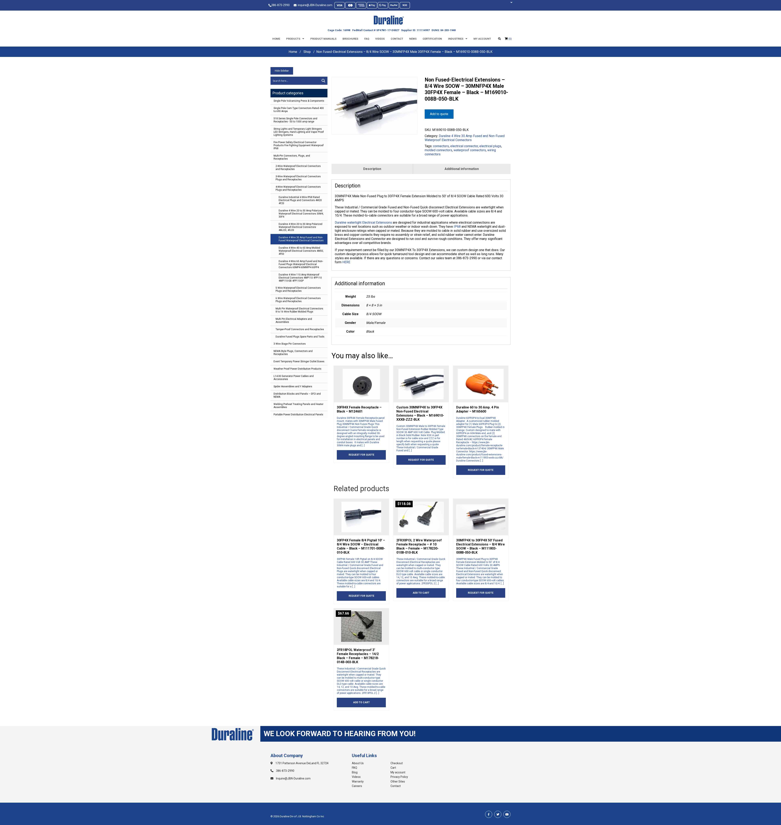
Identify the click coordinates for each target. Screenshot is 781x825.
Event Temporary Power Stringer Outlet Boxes (299, 361)
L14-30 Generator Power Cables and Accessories (294, 378)
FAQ (354, 767)
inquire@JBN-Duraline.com (314, 5)
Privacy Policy (399, 776)
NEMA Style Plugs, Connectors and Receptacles (293, 353)
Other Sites (397, 781)
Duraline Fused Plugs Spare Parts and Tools (300, 336)
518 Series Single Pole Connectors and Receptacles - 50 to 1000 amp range (295, 120)
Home (276, 38)
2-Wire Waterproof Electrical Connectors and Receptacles (298, 168)
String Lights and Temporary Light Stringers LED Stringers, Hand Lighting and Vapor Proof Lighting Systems (299, 131)
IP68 (457, 227)
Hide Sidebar (282, 70)
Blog (355, 772)
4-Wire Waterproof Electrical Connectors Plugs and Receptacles (298, 188)
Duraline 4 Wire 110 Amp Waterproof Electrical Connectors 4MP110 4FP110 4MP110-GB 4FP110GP (300, 277)
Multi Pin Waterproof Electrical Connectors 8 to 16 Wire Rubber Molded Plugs (299, 310)
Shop (307, 52)
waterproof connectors (470, 150)
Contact (397, 38)
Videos (380, 38)
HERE (346, 262)
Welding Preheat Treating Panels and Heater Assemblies (298, 406)
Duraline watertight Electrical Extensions (363, 222)
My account (482, 38)
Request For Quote (361, 454)
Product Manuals (323, 38)
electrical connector (464, 146)
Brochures (350, 38)
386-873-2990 (280, 5)
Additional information (462, 169)
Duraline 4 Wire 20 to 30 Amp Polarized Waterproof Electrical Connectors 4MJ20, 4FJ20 (300, 227)
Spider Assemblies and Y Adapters (293, 386)
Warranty (358, 781)
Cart (393, 767)
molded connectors (438, 150)
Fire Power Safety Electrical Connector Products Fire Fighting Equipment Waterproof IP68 (299, 145)
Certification (432, 38)
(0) (510, 38)
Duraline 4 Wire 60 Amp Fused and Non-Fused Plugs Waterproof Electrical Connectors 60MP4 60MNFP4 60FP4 (301, 264)
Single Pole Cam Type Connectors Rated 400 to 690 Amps (299, 110)
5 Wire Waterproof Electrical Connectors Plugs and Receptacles (298, 289)
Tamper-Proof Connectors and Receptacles (300, 329)
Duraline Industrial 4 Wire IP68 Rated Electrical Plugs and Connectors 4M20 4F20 (300, 200)
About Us (358, 763)
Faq (366, 38)
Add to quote (439, 114)
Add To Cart (421, 592)
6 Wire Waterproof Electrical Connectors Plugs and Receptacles (298, 300)
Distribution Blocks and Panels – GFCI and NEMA (297, 395)
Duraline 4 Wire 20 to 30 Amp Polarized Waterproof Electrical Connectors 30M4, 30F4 (301, 213)
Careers (357, 786)
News (413, 38)
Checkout (396, 763)
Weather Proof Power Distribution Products (297, 368)
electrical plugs (490, 146)
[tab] (372, 169)
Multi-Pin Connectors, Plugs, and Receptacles (292, 157)
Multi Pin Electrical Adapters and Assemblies (294, 320)
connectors (441, 146)
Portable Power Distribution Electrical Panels (298, 414)
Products (293, 38)
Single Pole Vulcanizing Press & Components (299, 100)
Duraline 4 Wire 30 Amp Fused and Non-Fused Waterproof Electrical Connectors (301, 239)
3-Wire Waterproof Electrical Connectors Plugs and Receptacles (298, 178)
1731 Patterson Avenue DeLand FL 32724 (301, 763)
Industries (455, 38)
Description (372, 169)
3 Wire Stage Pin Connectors (290, 343)
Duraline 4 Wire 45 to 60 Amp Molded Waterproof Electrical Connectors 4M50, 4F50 (301, 250)
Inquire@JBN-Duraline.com (293, 778)
